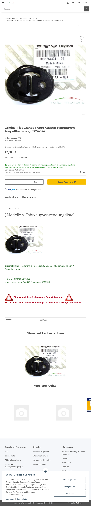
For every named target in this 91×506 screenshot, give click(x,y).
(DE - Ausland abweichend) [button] (31, 172)
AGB (6, 452)
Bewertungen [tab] (29, 197)
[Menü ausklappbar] (3, 1)
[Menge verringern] (7, 182)
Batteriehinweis (39, 464)
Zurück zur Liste (12, 18)
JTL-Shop (79, 503)
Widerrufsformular (40, 456)
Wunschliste (66, 462)
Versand (24, 157)
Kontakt (65, 458)
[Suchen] (86, 8)
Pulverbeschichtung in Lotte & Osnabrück (73, 453)
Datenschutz (22, 499)
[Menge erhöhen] (40, 182)
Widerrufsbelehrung (13, 460)
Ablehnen (70, 494)
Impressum (10, 499)
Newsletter (66, 467)
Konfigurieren (69, 487)
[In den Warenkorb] (7, 33)
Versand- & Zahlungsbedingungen (14, 465)
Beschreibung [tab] (11, 197)
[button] (68, 2)
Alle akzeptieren (69, 480)
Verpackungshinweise (41, 460)
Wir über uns (67, 471)
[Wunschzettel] (73, 2)
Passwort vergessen (41, 452)
